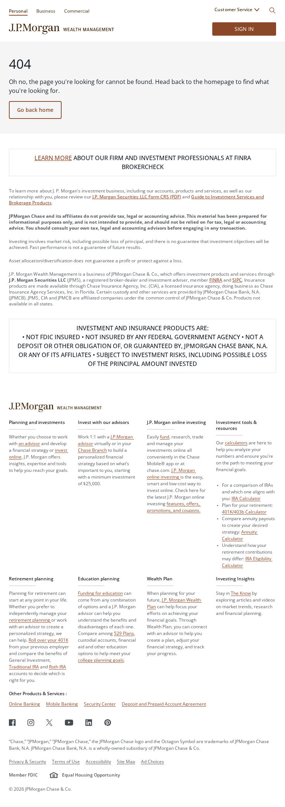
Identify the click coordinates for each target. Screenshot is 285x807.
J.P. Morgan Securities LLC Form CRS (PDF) (136, 197)
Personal (18, 11)
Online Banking (24, 704)
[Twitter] (49, 722)
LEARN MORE (53, 158)
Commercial (76, 11)
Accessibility (98, 761)
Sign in (244, 28)
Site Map (126, 761)
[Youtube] (69, 722)
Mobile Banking (62, 704)
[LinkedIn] (88, 722)
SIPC (237, 280)
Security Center (100, 704)
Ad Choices (152, 761)
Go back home (35, 109)
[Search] (272, 10)
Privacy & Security (27, 761)
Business (45, 11)
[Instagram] (30, 722)
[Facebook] (12, 722)
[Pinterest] (107, 722)
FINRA (215, 280)
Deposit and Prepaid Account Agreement (164, 704)
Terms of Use (66, 761)
